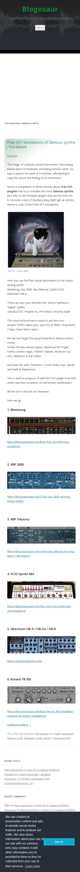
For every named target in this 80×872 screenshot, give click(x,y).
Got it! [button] (59, 841)
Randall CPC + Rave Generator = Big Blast (27, 774)
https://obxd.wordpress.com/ (24, 661)
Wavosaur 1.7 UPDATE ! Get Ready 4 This (27, 778)
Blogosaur (40, 9)
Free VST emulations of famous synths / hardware (41, 144)
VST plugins (41, 733)
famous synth (15, 738)
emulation (68, 733)
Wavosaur (10, 810)
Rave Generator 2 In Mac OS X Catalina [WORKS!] (31, 770)
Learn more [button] (32, 866)
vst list (46, 738)
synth (39, 738)
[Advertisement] (40, 75)
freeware (29, 738)
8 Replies (12, 155)
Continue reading (19, 724)
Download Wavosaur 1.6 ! (18, 783)
